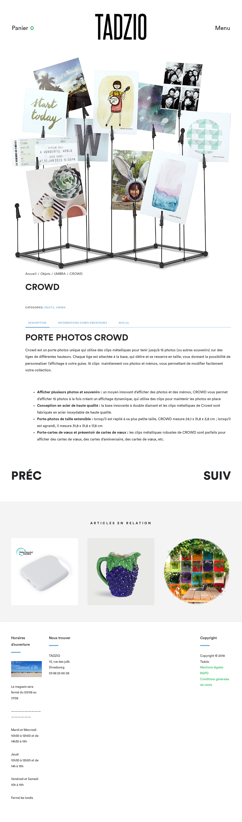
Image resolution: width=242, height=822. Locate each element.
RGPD (204, 673)
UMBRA (60, 274)
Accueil (31, 274)
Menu (222, 28)
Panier (20, 28)
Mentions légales (211, 667)
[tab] (37, 324)
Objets (45, 274)
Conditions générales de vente (214, 682)
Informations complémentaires (82, 323)
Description (37, 323)
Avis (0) (124, 323)
